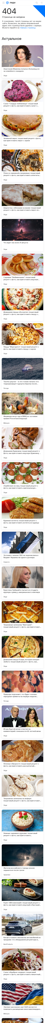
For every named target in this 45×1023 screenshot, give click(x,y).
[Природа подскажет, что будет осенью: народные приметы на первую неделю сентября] (22, 687)
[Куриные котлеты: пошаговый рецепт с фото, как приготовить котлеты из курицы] (22, 513)
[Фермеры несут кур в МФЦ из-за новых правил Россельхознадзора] (22, 409)
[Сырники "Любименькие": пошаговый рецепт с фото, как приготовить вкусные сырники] (22, 270)
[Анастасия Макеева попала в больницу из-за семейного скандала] (22, 61)
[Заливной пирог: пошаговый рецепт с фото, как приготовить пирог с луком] (22, 131)
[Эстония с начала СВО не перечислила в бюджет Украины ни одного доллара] (22, 548)
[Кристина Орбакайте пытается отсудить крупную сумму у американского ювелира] (22, 582)
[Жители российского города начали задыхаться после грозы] (22, 860)
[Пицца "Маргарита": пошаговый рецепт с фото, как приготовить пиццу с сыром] (22, 339)
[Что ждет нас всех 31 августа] (22, 235)
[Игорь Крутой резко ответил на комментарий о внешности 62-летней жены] (22, 721)
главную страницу (27, 28)
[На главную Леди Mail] (12, 2)
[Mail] (7, 2)
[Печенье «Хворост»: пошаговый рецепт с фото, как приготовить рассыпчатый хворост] (22, 756)
